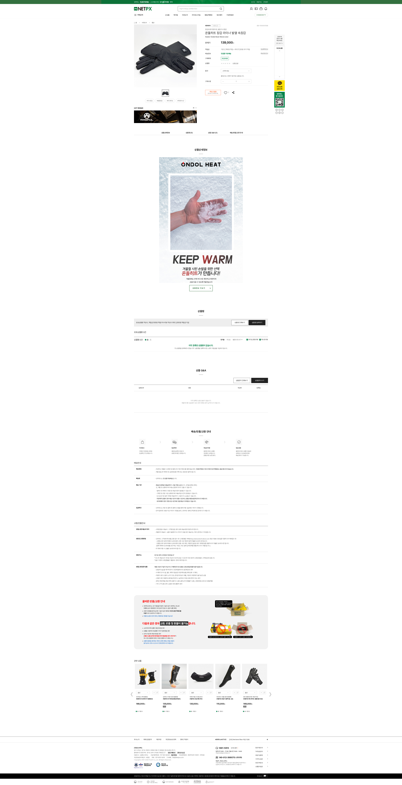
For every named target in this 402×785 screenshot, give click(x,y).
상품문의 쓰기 (259, 380)
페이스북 (276, 110)
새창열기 (157, 692)
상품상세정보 (165, 133)
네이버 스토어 (282, 113)
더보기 (266, 739)
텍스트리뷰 (264, 339)
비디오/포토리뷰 (253, 339)
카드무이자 (225, 58)
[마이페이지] (251, 8)
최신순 (229, 340)
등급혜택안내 (264, 49)
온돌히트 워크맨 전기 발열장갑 (144, 699)
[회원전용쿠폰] (256, 8)
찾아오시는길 (181, 752)
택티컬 (176, 15)
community (261, 15)
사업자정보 (174, 755)
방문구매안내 (171, 752)
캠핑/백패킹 (208, 15)
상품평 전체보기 (240, 323)
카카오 (282, 110)
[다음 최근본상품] (279, 76)
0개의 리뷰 (235, 63)
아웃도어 (185, 15)
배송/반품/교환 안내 (236, 133)
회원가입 (259, 2)
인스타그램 (279, 110)
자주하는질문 (259, 759)
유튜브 (279, 113)
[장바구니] (261, 8)
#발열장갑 (159, 101)
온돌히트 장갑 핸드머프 (196, 699)
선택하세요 (226, 71)
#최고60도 (170, 101)
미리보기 (154, 692)
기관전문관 (230, 15)
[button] (193, 107)
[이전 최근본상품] (279, 50)
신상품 (167, 15)
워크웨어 (219, 15)
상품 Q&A (212, 133)
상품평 (189, 133)
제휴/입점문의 (147, 739)
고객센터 (265, 2)
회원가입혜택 (259, 755)
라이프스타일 (196, 15)
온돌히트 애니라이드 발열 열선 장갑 (253, 699)
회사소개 (136, 739)
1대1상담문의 (259, 751)
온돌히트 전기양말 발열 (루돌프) (171, 699)
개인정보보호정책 (171, 739)
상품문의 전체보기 (242, 380)
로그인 (253, 2)
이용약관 (158, 739)
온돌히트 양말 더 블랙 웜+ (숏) (224, 699)
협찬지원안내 (259, 748)
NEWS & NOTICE (220, 739)
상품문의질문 (259, 766)
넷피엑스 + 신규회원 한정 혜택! (153, 2)
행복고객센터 (184, 739)
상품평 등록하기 (257, 323)
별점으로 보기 (237, 340)
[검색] (221, 8)
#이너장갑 (149, 101)
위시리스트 (225, 92)
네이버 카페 (276, 113)
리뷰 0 (140, 711)
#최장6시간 (180, 101)
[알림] (265, 8)
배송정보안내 (264, 53)
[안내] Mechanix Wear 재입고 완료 (239, 739)
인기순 (223, 340)
